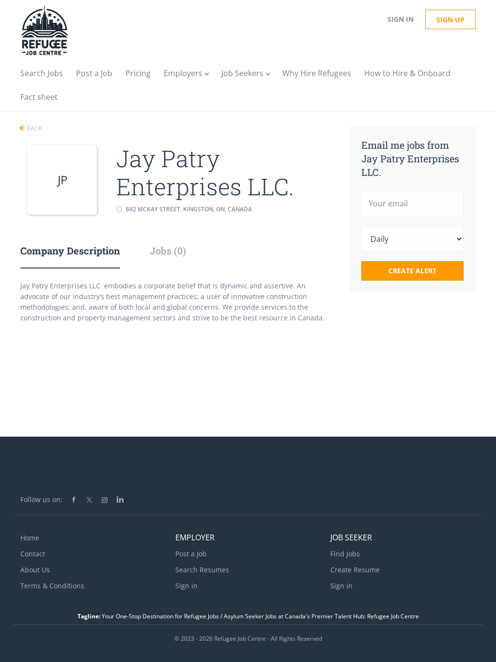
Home (29, 537)
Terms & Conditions (52, 585)
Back (33, 128)
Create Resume (355, 569)
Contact (32, 553)
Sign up (450, 19)
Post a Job (191, 553)
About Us (35, 569)
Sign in (401, 19)
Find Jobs (345, 553)
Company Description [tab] (70, 250)
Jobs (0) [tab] (168, 250)
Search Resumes (202, 569)
